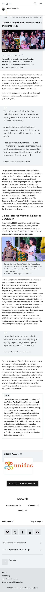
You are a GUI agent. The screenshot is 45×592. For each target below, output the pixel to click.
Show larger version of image (23, 249)
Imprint (4, 572)
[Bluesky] (8, 532)
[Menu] (40, 3)
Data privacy (6, 576)
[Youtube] (38, 532)
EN (7, 3)
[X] (16, 532)
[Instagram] (30, 532)
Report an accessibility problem (12, 582)
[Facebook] (23, 532)
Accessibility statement (10, 579)
